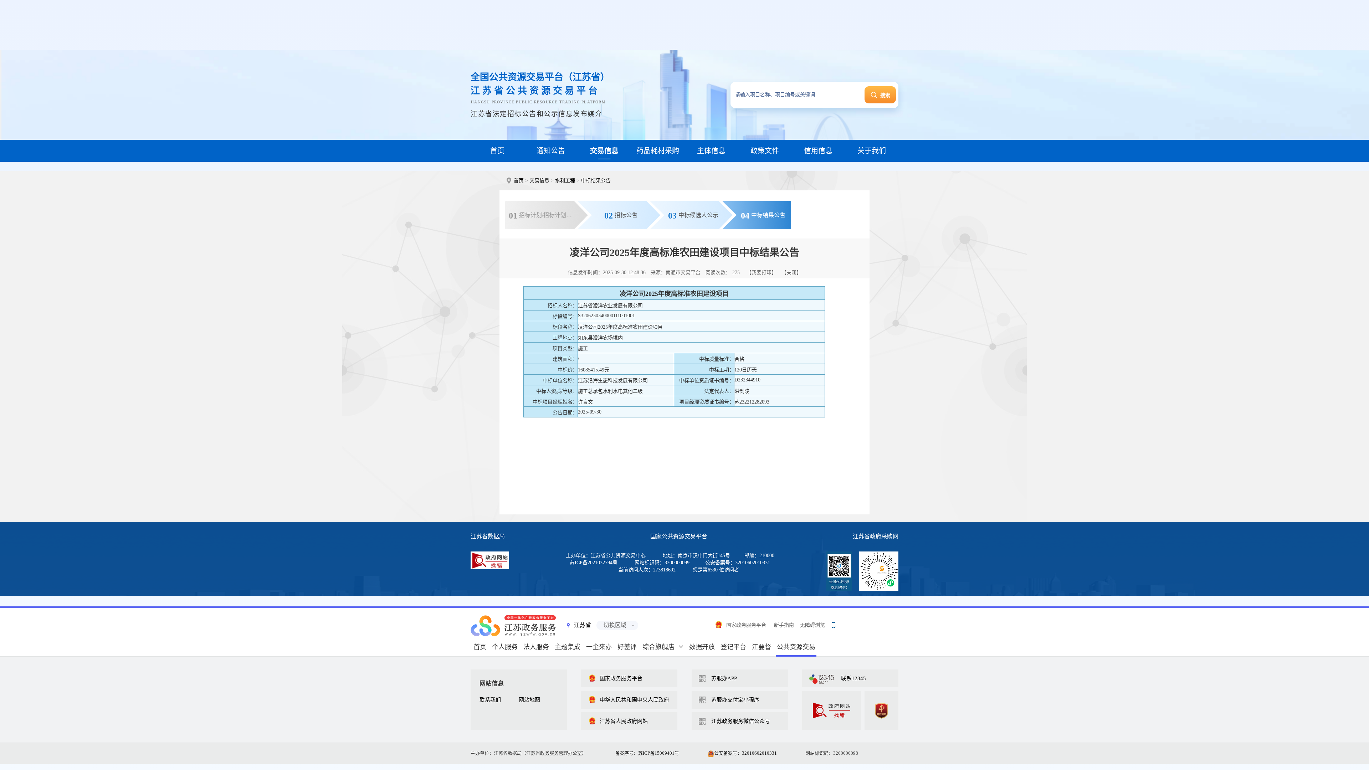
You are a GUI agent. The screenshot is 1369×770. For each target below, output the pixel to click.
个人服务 (505, 647)
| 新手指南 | (783, 625)
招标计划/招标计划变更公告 (548, 215)
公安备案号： (745, 753)
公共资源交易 (796, 647)
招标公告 (620, 215)
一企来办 (599, 647)
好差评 (627, 647)
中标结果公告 (596, 180)
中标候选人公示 (693, 215)
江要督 (761, 647)
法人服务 (536, 647)
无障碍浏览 (812, 625)
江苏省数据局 (488, 536)
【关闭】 (791, 272)
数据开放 (702, 647)
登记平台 (733, 647)
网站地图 (529, 700)
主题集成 (567, 647)
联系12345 (853, 678)
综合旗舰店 (658, 647)
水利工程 (565, 180)
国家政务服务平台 (746, 625)
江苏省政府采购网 (875, 536)
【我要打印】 (761, 272)
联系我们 (490, 700)
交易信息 (539, 180)
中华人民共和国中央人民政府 (634, 700)
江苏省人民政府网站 (624, 721)
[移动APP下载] (833, 623)
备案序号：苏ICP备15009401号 (647, 753)
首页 (519, 180)
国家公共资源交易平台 (678, 536)
